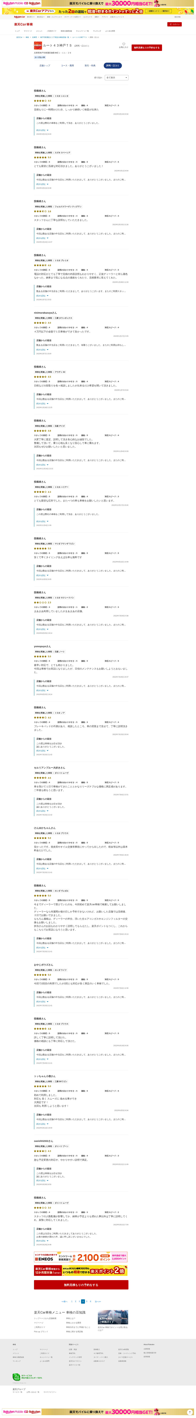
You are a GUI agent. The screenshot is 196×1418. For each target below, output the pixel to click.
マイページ (28, 31)
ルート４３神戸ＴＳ (79, 37)
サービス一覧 (17, 1392)
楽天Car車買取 (123, 1349)
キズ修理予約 (98, 1353)
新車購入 (97, 1349)
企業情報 (147, 1349)
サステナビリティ (50, 1392)
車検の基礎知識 (66, 31)
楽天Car (19, 37)
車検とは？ (70, 1318)
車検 (27, 37)
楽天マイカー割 (74, 1365)
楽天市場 (177, 17)
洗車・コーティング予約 (127, 1353)
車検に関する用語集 (74, 1331)
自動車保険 (122, 1361)
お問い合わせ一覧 (33, 1392)
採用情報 (147, 1357)
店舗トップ (44, 65)
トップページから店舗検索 (45, 1318)
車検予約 (72, 1353)
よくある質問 (110, 31)
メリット (39, 31)
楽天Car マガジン (75, 1361)
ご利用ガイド (51, 31)
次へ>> (98, 1301)
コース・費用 (67, 65)
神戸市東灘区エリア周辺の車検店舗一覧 (54, 37)
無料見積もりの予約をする (147, 47)
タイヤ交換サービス (125, 1357)
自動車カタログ (99, 1361)
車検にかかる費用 (73, 1323)
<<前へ (64, 1301)
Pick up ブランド (41, 1331)
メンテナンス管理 (75, 1357)
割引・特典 (90, 65)
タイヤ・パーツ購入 (101, 1357)
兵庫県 (34, 37)
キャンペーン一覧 (82, 31)
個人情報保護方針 (150, 1353)
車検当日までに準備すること (78, 1327)
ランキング (97, 31)
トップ (17, 31)
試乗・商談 (73, 1349)
